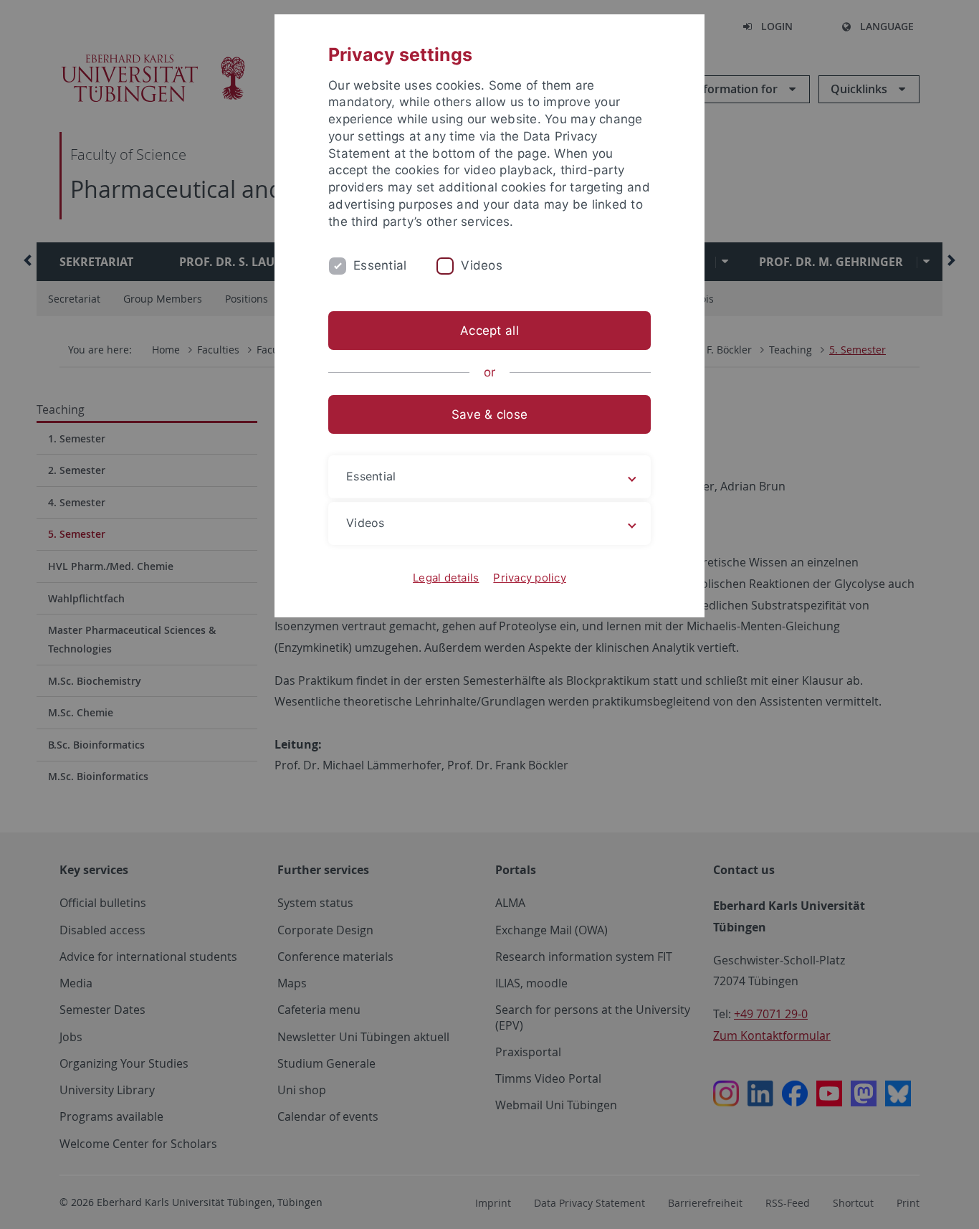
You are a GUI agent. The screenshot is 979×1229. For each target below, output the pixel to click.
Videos (481, 265)
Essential (379, 265)
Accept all (489, 330)
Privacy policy (529, 577)
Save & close (489, 414)
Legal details (446, 577)
